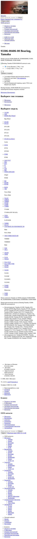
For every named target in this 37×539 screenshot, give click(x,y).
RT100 (6, 184)
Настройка (7, 524)
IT (5, 165)
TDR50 (6, 200)
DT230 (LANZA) (9, 139)
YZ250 (6, 270)
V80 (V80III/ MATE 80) (11, 235)
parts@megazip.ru (12, 382)
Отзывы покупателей (10, 29)
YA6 (5, 248)
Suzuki (10, 441)
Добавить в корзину (6, 73)
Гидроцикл (7, 421)
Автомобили (8, 428)
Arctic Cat (11, 460)
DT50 (6, 145)
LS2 (5, 168)
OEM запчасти (5, 23)
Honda (10, 444)
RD (5, 181)
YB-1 (6, 249)
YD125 (6, 259)
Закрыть (3, 433)
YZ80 (6, 295)
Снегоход (7, 420)
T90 (5, 189)
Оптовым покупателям (11, 31)
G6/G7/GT (7, 160)
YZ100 (6, 265)
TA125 (6, 198)
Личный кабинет (9, 40)
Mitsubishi (11, 512)
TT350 (6, 203)
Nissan (10, 509)
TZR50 (6, 217)
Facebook (7, 389)
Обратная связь (9, 38)
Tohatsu (10, 495)
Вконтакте (7, 394)
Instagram (7, 393)
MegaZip (3, 16)
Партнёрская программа (11, 32)
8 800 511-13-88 (9, 37)
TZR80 (6, 223)
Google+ (6, 391)
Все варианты (21, 78)
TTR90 (6, 206)
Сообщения (7, 522)
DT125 (6, 123)
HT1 (5, 163)
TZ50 (6, 215)
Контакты (7, 34)
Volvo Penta (11, 503)
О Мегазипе (8, 27)
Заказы (6, 519)
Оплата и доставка (10, 26)
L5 (5, 167)
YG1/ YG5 (7, 262)
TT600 (6, 204)
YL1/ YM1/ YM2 (9, 263)
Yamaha (10, 439)
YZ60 (6, 293)
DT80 (6, 154)
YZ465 (6, 285)
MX (5, 170)
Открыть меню (5, 21)
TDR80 (6, 201)
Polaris (10, 446)
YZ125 (6, 267)
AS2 (5, 114)
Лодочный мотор (9, 424)
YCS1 (6, 257)
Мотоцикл (4, 92)
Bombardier (11, 457)
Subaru (10, 514)
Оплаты (6, 520)
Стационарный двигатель (12, 426)
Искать (20, 17)
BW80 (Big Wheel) (9, 116)
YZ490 (6, 287)
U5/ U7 (6, 225)
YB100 (6, 252)
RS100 (6, 182)
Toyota (10, 506)
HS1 (5, 162)
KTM (9, 447)
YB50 (6, 254)
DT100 (6, 122)
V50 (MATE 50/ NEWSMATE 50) (14, 226)
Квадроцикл (11, 92)
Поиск (3, 19)
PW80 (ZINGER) (9, 172)
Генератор (7, 423)
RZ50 (6, 187)
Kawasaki (11, 443)
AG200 (6, 112)
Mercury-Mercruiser (13, 496)
